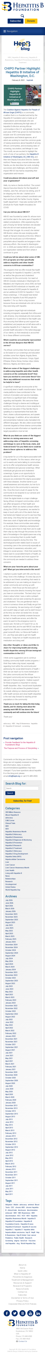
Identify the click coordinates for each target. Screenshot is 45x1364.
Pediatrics (9, 1238)
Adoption (8, 1205)
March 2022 (9, 1031)
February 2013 (10, 1133)
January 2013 (10, 1136)
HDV (7, 829)
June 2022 (9, 1022)
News (7, 876)
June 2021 (9, 1056)
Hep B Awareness (23, 724)
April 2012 (9, 1161)
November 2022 (11, 1008)
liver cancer (31, 1235)
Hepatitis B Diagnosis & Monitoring (18, 840)
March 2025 (9, 936)
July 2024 (9, 958)
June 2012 (9, 1155)
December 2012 (11, 1139)
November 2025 (11, 917)
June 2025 (9, 928)
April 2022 (9, 1028)
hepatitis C (9, 1230)
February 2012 (10, 1166)
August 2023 (10, 983)
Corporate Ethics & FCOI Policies (22, 1304)
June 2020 (9, 1089)
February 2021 (10, 1067)
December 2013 (11, 1105)
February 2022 (10, 1033)
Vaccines (32, 1241)
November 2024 (11, 947)
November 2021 (11, 1042)
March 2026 (9, 909)
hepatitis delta (29, 1230)
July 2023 (9, 986)
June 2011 (9, 1189)
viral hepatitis (10, 1243)
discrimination (32, 1210)
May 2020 (9, 1092)
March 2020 (9, 1097)
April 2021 (9, 1061)
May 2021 (9, 1058)
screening (26, 726)
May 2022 (9, 1025)
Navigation (12, 31)
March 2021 (9, 1064)
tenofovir (23, 1241)
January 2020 (10, 1103)
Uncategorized (10, 884)
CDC (12, 1207)
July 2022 (9, 1019)
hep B (28, 1232)
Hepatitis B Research (13, 845)
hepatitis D (19, 1230)
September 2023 (11, 981)
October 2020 (10, 1078)
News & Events (22, 1289)
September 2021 (11, 1047)
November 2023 (11, 975)
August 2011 (10, 1183)
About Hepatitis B (12, 815)
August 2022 (10, 1017)
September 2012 (11, 1147)
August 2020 (10, 1083)
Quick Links (22, 1271)
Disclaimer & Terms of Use (22, 1298)
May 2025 (9, 931)
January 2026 (10, 911)
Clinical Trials (10, 823)
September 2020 (11, 1080)
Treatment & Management (23, 1280)
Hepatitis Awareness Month (15, 832)
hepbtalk (30, 80)
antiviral (31, 1205)
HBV (9, 57)
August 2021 (10, 1050)
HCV (23, 1216)
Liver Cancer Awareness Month (17, 868)
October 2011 (10, 1178)
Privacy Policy (22, 1301)
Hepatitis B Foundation (14, 1221)
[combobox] (22, 788)
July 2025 (9, 925)
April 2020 (9, 1094)
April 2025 (9, 933)
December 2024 (11, 945)
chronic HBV (20, 1207)
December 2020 (11, 1072)
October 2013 (10, 1111)
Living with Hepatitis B (13, 873)
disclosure (22, 1210)
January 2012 (10, 1169)
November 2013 (11, 1108)
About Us (22, 1265)
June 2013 (9, 1122)
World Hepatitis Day (12, 890)
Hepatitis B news (27, 1224)
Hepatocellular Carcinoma (15, 859)
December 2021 (11, 1039)
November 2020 (11, 1075)
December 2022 (11, 1006)
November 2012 (11, 1141)
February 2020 (10, 1100)
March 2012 (9, 1164)
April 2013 (9, 1128)
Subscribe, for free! (22, 801)
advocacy (7, 724)
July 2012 (9, 1153)
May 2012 (9, 1158)
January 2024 (10, 970)
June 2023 (9, 989)
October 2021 (10, 1044)
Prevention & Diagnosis (22, 1277)
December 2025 (11, 914)
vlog (18, 1243)
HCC (19, 1216)
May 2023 (9, 992)
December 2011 (11, 1172)
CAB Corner (9, 820)
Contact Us (22, 1292)
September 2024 (11, 953)
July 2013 (9, 1119)
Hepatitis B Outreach (13, 726)
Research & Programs (22, 1286)
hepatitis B (32, 1218)
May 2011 (9, 1191)
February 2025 (10, 939)
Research (9, 881)
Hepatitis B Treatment (13, 848)
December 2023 (11, 972)
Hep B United (21, 1235)
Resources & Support (23, 1283)
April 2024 (9, 964)
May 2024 (9, 961)
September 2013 (11, 1114)
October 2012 (10, 1144)
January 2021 (10, 1069)
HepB (33, 1232)
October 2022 (10, 1011)
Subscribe (15, 21)
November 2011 (11, 1175)
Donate (31, 21)
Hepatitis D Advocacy (13, 851)
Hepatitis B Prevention (22, 60)
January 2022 (10, 1036)
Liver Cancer (10, 865)
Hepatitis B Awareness (14, 837)
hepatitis (34, 1216)
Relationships (10, 879)
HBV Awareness (24, 1213)
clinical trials (12, 1210)
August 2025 (10, 922)
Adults (16, 1205)
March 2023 (9, 997)
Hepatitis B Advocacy (20, 57)
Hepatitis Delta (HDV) (13, 857)
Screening (9, 1241)
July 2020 (9, 1086)
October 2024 (10, 950)
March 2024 (9, 967)
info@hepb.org (14, 776)
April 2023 (9, 995)
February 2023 (10, 1000)
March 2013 (9, 1130)
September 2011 (11, 1180)
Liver (7, 862)
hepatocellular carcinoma (15, 1232)
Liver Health (9, 870)
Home (22, 1268)
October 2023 (10, 978)
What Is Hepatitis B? (22, 1274)
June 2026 (9, 903)
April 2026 (9, 906)
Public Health (19, 1238)
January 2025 (10, 942)
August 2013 (10, 1117)
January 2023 (10, 1003)
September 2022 (11, 1014)
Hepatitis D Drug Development (16, 854)
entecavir (8, 1213)
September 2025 (11, 920)
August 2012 (10, 1150)
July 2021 (9, 1053)
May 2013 (9, 1125)
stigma (16, 1241)
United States (10, 887)
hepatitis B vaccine (29, 1227)
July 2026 (9, 900)
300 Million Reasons (13, 812)
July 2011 (9, 1186)
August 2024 (10, 956)
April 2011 (9, 1194)
